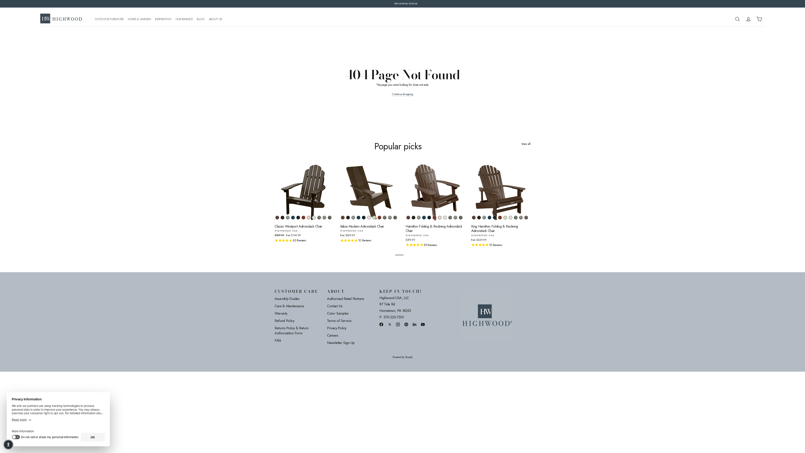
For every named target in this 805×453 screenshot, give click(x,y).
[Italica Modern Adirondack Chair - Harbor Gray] (390, 217)
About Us (215, 19)
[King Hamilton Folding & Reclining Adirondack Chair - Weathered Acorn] (474, 217)
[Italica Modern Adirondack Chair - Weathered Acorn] (343, 217)
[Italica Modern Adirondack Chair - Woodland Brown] (395, 217)
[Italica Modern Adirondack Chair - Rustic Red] (379, 217)
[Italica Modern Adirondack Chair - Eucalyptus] (385, 217)
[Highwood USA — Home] (61, 19)
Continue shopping (402, 94)
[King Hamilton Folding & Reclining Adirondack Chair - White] (510, 217)
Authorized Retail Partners (345, 298)
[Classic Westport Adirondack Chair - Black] (282, 217)
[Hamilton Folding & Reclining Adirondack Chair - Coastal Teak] (419, 217)
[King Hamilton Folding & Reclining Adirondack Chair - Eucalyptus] (516, 217)
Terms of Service (339, 320)
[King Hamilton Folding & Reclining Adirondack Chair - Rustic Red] (500, 217)
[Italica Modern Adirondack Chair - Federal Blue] (364, 217)
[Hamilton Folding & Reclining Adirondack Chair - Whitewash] (439, 217)
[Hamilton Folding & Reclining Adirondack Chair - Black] (413, 217)
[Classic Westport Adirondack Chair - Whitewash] (308, 217)
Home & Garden (139, 19)
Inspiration (163, 19)
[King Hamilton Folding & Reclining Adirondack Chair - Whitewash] (505, 217)
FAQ (278, 340)
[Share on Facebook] (381, 324)
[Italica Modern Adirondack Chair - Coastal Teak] (353, 217)
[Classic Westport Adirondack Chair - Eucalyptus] (319, 217)
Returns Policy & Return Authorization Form (292, 330)
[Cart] (759, 19)
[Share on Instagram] (398, 324)
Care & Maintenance (289, 306)
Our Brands (184, 19)
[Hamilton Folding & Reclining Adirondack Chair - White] (445, 217)
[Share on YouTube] (423, 324)
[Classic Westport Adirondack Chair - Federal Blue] (298, 217)
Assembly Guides (287, 298)
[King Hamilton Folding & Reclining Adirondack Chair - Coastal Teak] (484, 217)
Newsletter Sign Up (341, 342)
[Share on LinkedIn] (415, 324)
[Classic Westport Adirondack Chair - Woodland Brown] (329, 217)
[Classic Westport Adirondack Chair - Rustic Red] (303, 217)
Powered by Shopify (403, 357)
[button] (8, 445)
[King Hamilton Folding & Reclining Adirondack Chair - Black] (479, 217)
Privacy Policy (336, 328)
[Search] (737, 19)
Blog (201, 19)
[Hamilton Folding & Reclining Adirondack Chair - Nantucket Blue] (424, 217)
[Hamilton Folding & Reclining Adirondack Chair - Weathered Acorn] (408, 217)
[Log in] (748, 19)
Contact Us (335, 306)
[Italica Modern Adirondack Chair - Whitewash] (374, 217)
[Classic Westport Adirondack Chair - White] (314, 217)
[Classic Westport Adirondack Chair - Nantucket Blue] (293, 217)
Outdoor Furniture (109, 19)
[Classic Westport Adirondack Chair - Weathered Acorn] (277, 217)
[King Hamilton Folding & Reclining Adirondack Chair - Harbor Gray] (521, 217)
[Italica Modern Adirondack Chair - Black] (348, 217)
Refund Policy (284, 320)
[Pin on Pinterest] (406, 324)
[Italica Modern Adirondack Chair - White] (369, 217)
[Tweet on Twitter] (390, 324)
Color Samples (337, 313)
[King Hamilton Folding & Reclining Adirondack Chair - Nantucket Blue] (489, 217)
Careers (332, 335)
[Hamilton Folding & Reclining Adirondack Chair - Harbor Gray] (455, 217)
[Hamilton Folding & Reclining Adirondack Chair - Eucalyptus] (450, 217)
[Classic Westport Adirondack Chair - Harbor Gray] (324, 217)
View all (525, 144)
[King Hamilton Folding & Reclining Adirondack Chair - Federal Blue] (495, 217)
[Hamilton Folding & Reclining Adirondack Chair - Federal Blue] (429, 217)
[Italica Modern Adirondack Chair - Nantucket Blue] (358, 217)
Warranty (281, 313)
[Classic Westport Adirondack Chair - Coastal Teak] (288, 217)
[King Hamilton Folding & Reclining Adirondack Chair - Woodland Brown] (526, 217)
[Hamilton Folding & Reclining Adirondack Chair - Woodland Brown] (460, 217)
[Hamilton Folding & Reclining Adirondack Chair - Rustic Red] (434, 217)
